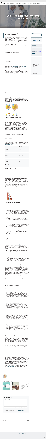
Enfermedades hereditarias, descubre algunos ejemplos (24, 392)
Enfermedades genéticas (36, 65)
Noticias (42, 0)
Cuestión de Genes (23, 12)
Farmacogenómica (35, 66)
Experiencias (34, 3)
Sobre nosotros (39, 3)
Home (8, 3)
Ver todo (27, 381)
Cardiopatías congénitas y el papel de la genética (6, 391)
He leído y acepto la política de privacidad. (9, 410)
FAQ (39, 0)
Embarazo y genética (36, 64)
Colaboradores (30, 3)
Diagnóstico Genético (36, 63)
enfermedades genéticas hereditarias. (20, 244)
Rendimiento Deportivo (36, 72)
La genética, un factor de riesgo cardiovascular (15, 391)
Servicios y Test (12, 3)
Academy (38, 0)
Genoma (34, 67)
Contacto (43, 3)
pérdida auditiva (23, 66)
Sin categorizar (35, 73)
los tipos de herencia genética (12, 239)
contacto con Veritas (11, 366)
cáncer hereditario (15, 66)
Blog (43, 0)
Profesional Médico (24, 3)
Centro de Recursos (18, 3)
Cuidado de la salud (23, 22)
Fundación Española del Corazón (10, 144)
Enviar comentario (21, 410)
